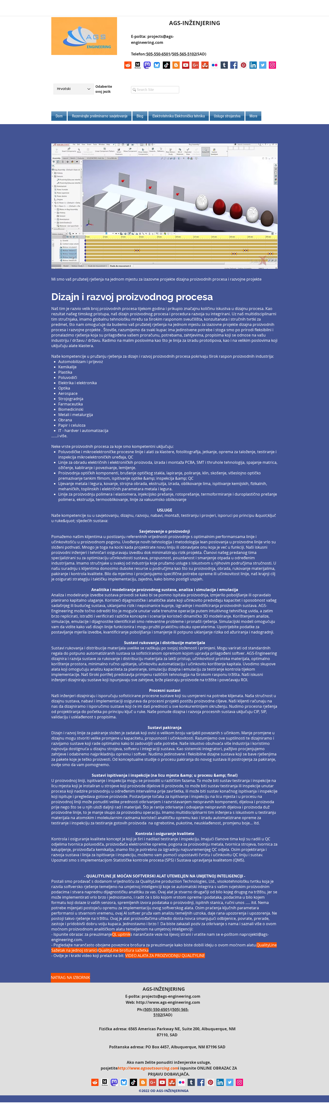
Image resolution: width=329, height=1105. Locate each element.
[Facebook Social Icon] (233, 65)
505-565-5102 (184, 54)
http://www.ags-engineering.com (168, 1002)
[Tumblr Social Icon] (224, 65)
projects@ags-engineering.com (171, 996)
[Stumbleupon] (205, 65)
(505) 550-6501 (156, 1009)
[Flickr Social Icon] (214, 65)
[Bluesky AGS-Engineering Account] (156, 65)
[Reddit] (128, 65)
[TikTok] (166, 65)
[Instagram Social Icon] (272, 65)
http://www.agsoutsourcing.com (148, 1068)
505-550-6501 (158, 54)
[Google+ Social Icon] (195, 65)
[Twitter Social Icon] (262, 65)
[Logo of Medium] (137, 65)
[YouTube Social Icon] (185, 65)
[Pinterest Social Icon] (243, 65)
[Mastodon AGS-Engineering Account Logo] (147, 65)
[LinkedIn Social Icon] (253, 65)
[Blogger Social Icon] (176, 65)
